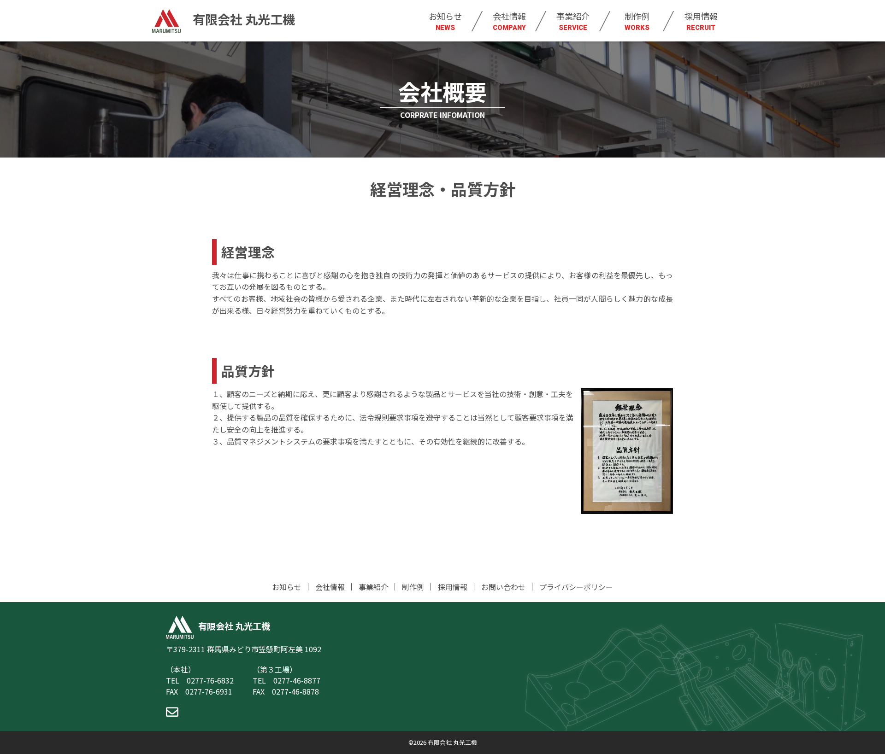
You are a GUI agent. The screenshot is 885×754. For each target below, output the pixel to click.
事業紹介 (573, 21)
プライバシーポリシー (576, 586)
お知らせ (445, 21)
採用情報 (701, 21)
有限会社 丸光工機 (242, 19)
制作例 (637, 21)
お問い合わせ (503, 586)
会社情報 (509, 21)
